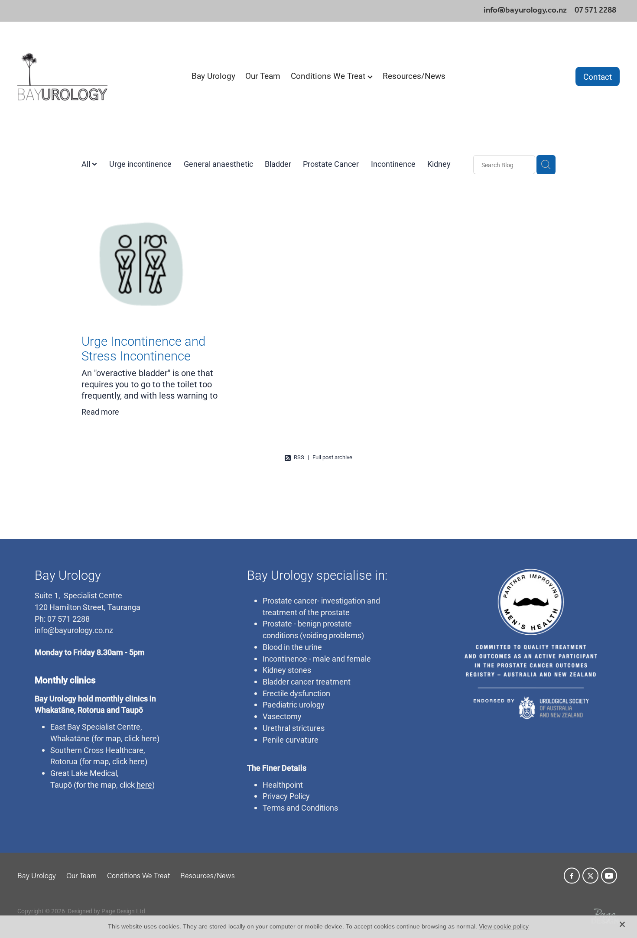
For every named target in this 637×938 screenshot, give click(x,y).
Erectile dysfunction (296, 693)
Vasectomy (282, 716)
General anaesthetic (218, 164)
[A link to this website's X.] (590, 876)
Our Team (262, 75)
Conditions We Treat (329, 75)
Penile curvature (290, 739)
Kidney (439, 164)
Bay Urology (213, 75)
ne (85, 738)
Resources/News (414, 75)
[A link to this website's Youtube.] (609, 876)
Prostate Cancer (331, 164)
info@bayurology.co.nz (525, 10)
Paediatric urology (294, 704)
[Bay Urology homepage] (77, 76)
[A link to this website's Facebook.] (572, 876)
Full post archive (332, 457)
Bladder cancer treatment (307, 681)
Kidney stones (287, 670)
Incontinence (393, 164)
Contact (597, 76)
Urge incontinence (140, 164)
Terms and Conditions (300, 807)
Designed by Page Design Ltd (106, 911)
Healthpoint (283, 784)
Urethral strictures (294, 728)
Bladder (278, 164)
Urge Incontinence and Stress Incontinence (143, 348)
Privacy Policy (286, 796)
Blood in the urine (292, 647)
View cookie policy (504, 926)
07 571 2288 (68, 618)
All (86, 164)
